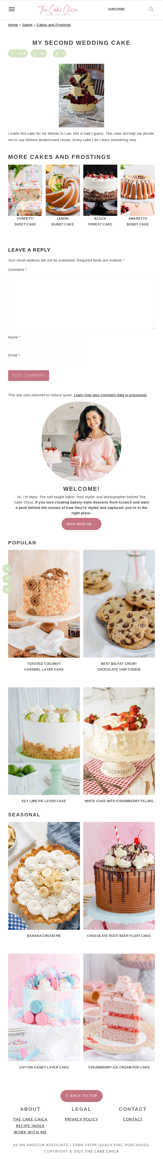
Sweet (27, 25)
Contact (133, 1119)
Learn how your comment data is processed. (110, 395)
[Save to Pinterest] (6, 579)
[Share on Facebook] (6, 568)
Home (13, 25)
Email (14, 355)
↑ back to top (81, 1096)
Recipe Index (30, 1126)
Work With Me (30, 1132)
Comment (17, 270)
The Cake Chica (30, 1119)
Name (14, 337)
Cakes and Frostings (54, 25)
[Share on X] (6, 589)
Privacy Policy (81, 1119)
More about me (79, 524)
